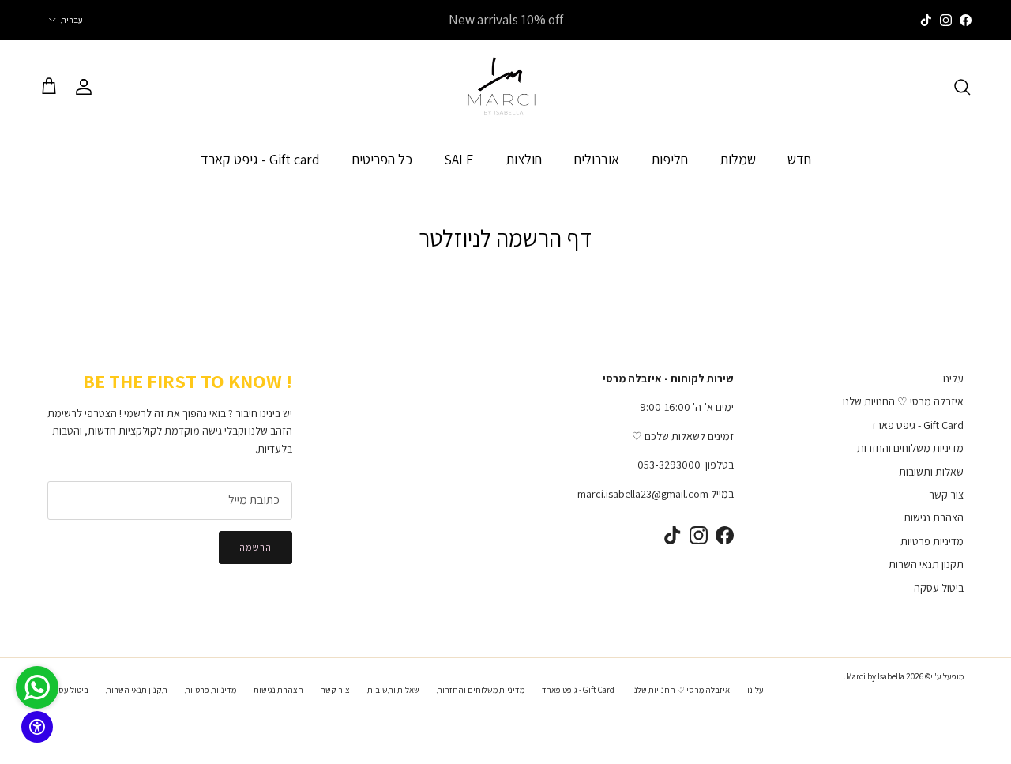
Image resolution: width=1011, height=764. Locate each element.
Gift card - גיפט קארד (260, 158)
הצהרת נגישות (934, 517)
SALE (459, 158)
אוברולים (596, 158)
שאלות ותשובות (931, 472)
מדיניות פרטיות (932, 541)
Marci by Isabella (875, 676)
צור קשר (946, 494)
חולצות (524, 158)
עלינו (953, 378)
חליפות (669, 158)
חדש (799, 158)
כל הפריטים (381, 158)
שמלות (738, 158)
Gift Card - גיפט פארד (917, 425)
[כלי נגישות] (37, 727)
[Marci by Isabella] (505, 87)
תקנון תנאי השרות (926, 564)
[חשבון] (87, 86)
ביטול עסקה (939, 588)
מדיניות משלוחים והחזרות (910, 448)
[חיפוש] (962, 86)
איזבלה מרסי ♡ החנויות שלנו (903, 401)
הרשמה (255, 547)
